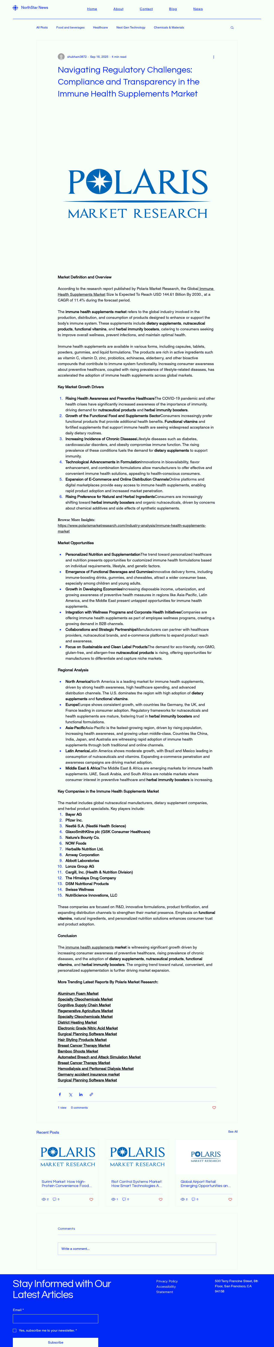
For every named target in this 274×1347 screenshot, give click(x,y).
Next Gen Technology (130, 27)
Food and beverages (70, 27)
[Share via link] (91, 1094)
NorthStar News (34, 7)
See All (233, 1131)
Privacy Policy (167, 1281)
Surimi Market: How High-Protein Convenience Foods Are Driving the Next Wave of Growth (67, 1184)
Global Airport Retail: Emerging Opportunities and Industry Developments (205, 1184)
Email (18, 1310)
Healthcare (100, 27)
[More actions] (213, 56)
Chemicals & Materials (169, 27)
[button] (232, 27)
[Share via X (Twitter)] (70, 1094)
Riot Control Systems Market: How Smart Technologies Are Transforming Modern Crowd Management (136, 1184)
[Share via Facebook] (60, 1094)
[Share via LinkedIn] (81, 1094)
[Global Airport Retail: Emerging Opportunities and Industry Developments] (206, 1157)
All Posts (42, 27)
